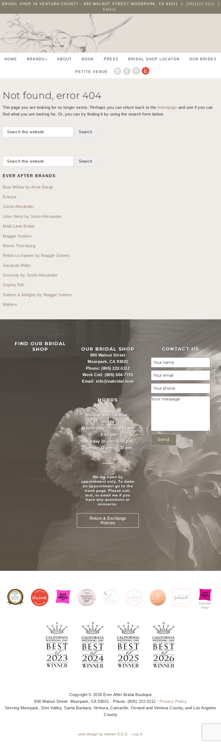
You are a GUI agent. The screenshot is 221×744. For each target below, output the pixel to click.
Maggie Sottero (17, 236)
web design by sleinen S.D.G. (103, 734)
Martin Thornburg (19, 245)
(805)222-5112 (201, 4)
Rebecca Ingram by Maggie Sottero (36, 255)
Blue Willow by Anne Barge (28, 187)
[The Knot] (146, 71)
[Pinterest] (136, 71)
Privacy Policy (173, 701)
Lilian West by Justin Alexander (32, 216)
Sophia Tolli (13, 284)
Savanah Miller (17, 265)
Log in (137, 734)
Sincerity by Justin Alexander (30, 275)
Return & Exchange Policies (107, 520)
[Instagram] (117, 71)
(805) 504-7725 (119, 374)
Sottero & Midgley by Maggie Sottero (37, 294)
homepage (167, 107)
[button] (163, 440)
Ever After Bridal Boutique (110, 37)
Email (109, 10)
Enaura (9, 196)
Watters (10, 304)
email (106, 495)
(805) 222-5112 (115, 368)
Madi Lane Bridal (18, 226)
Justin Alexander (18, 206)
